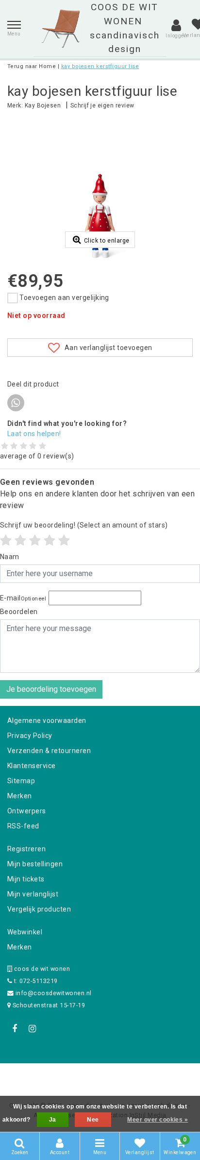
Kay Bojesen (43, 105)
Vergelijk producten (39, 909)
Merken (19, 796)
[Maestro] (162, 1076)
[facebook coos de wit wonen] (14, 1028)
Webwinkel (24, 932)
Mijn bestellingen (35, 864)
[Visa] (132, 1076)
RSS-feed (23, 826)
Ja (52, 1119)
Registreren (26, 849)
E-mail (23, 598)
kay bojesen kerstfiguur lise (100, 66)
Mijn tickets (26, 879)
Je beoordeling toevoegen (51, 689)
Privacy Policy (29, 735)
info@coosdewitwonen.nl (54, 993)
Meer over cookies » (157, 1119)
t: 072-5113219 (34, 980)
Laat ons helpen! (34, 434)
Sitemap (21, 781)
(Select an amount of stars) (84, 525)
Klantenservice (31, 766)
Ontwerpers (26, 811)
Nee (93, 1119)
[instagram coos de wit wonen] (32, 1028)
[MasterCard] (101, 1076)
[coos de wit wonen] (60, 28)
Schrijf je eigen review (102, 105)
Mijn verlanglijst (32, 894)
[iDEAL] (69, 1076)
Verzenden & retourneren (49, 751)
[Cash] (38, 1076)
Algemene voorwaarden (46, 720)
